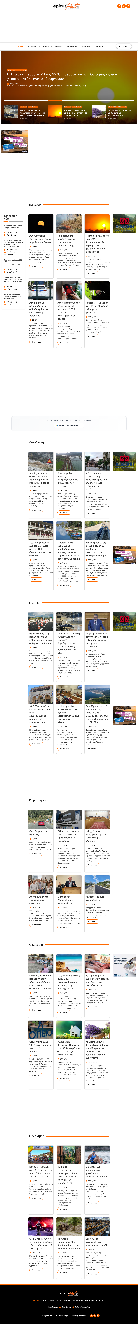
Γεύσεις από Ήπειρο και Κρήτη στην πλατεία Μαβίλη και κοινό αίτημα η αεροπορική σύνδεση (40, 982)
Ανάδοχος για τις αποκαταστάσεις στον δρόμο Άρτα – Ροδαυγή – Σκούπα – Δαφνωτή (40, 479)
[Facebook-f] (119, 6)
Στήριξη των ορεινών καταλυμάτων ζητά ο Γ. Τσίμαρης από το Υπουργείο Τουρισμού (97, 640)
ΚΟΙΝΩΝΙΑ (32, 46)
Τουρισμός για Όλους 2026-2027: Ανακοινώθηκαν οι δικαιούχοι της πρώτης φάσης (68, 982)
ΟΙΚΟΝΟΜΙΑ (85, 46)
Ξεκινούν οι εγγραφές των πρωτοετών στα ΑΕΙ (96, 1241)
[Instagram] (128, 6)
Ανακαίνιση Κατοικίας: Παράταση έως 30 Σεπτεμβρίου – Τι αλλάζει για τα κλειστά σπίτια (68, 1048)
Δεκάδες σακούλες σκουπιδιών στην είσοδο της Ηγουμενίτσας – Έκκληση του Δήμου (96, 549)
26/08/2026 (92, 1249)
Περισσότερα (36, 266)
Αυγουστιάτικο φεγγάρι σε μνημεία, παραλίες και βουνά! (13, 227)
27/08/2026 (92, 845)
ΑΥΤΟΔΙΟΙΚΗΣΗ (45, 46)
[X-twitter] (124, 6)
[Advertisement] (69, 27)
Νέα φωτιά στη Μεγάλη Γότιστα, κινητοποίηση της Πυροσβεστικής (13, 296)
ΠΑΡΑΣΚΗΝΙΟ (71, 46)
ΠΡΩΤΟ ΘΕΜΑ (23, 70)
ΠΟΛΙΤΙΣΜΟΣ (99, 46)
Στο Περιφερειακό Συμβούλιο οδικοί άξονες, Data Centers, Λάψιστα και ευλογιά (40, 549)
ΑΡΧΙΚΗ (21, 46)
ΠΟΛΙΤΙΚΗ (59, 46)
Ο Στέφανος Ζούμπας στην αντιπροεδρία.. (65, 899)
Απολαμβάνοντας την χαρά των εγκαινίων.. (38, 899)
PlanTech (82, 1316)
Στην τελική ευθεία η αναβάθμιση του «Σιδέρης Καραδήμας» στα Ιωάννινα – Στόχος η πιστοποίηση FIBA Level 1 (68, 643)
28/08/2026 (14, 84)
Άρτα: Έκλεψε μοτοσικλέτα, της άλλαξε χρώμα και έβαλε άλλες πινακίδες (39, 309)
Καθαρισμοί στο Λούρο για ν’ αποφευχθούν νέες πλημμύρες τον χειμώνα (67, 479)
